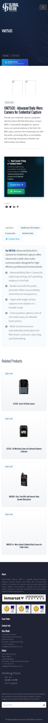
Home (5, 55)
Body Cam (9, 102)
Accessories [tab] (10, 233)
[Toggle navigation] (43, 7)
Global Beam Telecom (34, 719)
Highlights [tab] (9, 227)
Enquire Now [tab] (13, 238)
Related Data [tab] (27, 233)
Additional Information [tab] (30, 227)
